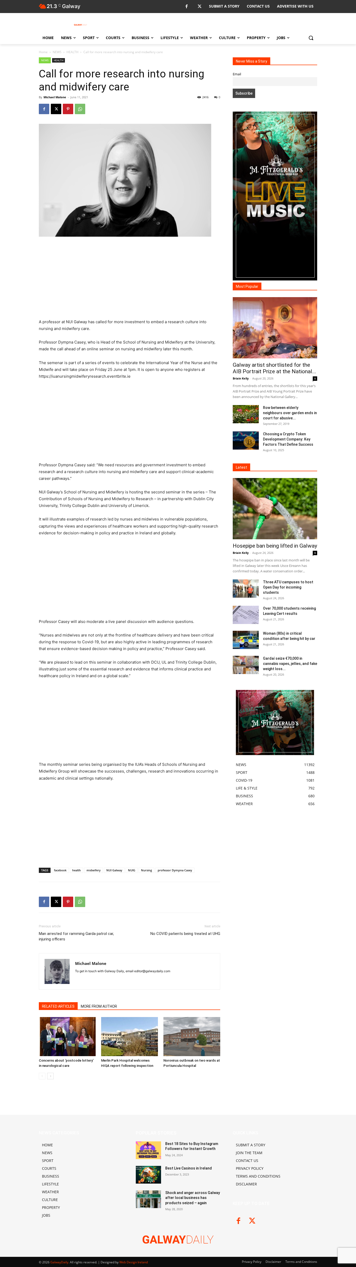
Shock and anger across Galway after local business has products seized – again (192, 1198)
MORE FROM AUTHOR (99, 1006)
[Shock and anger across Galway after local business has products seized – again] (148, 1199)
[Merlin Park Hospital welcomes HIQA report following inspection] (129, 1036)
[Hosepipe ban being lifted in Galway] (275, 508)
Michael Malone (55, 97)
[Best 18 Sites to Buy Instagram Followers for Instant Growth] (148, 1150)
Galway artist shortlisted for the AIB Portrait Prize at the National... (274, 368)
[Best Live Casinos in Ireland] (148, 1175)
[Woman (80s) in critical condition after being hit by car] (246, 640)
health (76, 870)
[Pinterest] (68, 109)
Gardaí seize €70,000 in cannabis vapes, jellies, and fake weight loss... (290, 663)
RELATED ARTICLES (58, 1006)
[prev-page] (42, 1076)
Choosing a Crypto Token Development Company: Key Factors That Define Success (288, 439)
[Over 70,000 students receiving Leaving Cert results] (246, 615)
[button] (311, 38)
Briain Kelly (241, 378)
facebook (60, 870)
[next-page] (50, 1076)
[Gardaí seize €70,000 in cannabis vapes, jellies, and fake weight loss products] (246, 665)
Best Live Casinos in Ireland (188, 1168)
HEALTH (72, 52)
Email (237, 74)
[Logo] (80, 24)
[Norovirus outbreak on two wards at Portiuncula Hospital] (191, 1036)
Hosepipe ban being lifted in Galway (275, 546)
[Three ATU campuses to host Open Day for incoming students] (246, 588)
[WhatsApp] (80, 109)
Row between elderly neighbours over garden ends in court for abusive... (290, 413)
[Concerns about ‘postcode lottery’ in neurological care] (67, 1036)
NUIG (131, 870)
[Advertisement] (129, 279)
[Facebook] (186, 7)
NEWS (57, 52)
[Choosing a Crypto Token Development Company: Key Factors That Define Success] (246, 440)
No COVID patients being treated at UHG (185, 933)
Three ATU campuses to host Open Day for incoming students (288, 587)
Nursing (146, 870)
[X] (199, 7)
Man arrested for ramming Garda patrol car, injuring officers (76, 936)
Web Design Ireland (133, 1262)
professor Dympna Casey (175, 870)
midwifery (94, 870)
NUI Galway (114, 870)
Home (43, 52)
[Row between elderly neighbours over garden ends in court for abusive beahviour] (246, 414)
